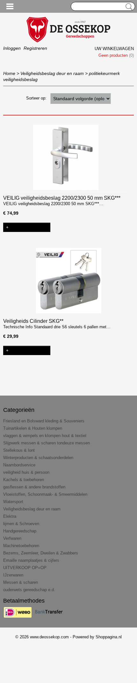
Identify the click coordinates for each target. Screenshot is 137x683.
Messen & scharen (20, 582)
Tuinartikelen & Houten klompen (32, 428)
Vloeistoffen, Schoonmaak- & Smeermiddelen (45, 494)
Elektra (9, 516)
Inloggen (12, 48)
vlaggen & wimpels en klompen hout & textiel (44, 435)
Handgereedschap (19, 531)
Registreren (35, 48)
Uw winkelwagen (114, 48)
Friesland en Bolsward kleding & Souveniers (43, 421)
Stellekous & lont (19, 450)
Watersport (13, 501)
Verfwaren (12, 538)
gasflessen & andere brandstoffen (34, 487)
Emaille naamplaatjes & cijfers (31, 560)
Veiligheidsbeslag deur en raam (52, 73)
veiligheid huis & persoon (26, 472)
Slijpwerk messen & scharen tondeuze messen (46, 443)
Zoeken (128, 6)
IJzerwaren (13, 575)
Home (9, 73)
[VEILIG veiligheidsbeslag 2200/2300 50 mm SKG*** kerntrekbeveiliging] (66, 157)
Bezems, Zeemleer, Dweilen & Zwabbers (40, 553)
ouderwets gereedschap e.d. (29, 589)
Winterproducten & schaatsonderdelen (38, 457)
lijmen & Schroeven (21, 523)
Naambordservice (19, 465)
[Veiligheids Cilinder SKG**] (68, 280)
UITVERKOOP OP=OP (25, 567)
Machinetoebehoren (21, 545)
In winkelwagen (29, 227)
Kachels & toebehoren (23, 479)
